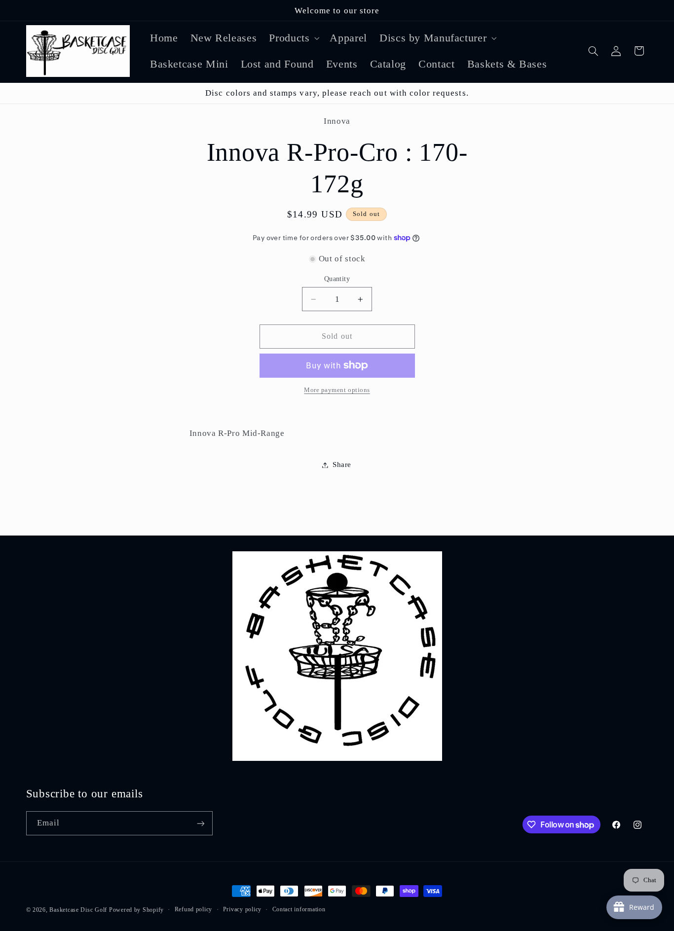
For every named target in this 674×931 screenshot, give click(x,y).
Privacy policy (242, 910)
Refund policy (194, 910)
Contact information (299, 910)
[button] (293, 38)
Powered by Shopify (136, 910)
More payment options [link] (337, 390)
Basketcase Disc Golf (78, 910)
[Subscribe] (200, 823)
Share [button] (342, 464)
